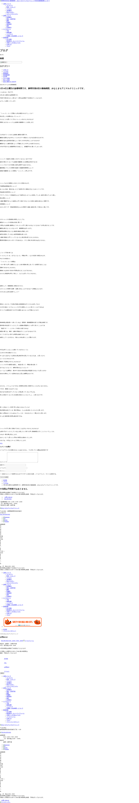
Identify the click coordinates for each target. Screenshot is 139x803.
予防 (7, 31)
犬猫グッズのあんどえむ (13, 42)
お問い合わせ (8, 497)
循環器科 (9, 24)
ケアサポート (7, 29)
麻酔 (7, 20)
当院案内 (9, 10)
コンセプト (9, 5)
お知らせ (9, 44)
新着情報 (5, 37)
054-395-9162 (8, 499)
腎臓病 (8, 22)
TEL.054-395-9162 (5, 514)
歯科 (7, 25)
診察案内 (9, 17)
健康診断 (9, 32)
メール (2, 468)
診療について (7, 15)
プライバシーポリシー (9, 631)
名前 (2, 465)
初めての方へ (10, 12)
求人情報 (9, 39)
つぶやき (5, 71)
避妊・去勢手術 (10, 19)
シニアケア (9, 34)
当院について (7, 3)
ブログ (8, 46)
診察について (7, 688)
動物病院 (5, 73)
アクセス (9, 9)
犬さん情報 (6, 78)
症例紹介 (9, 27)
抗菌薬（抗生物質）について (14, 36)
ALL (1, 443)
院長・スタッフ (10, 7)
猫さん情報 (6, 80)
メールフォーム (10, 716)
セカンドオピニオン (12, 14)
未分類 (5, 76)
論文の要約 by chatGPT (9, 81)
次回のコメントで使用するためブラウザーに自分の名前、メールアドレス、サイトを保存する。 (29, 474)
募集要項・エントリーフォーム (15, 41)
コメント (3, 462)
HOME (5, 629)
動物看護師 (6, 75)
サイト (2, 471)
